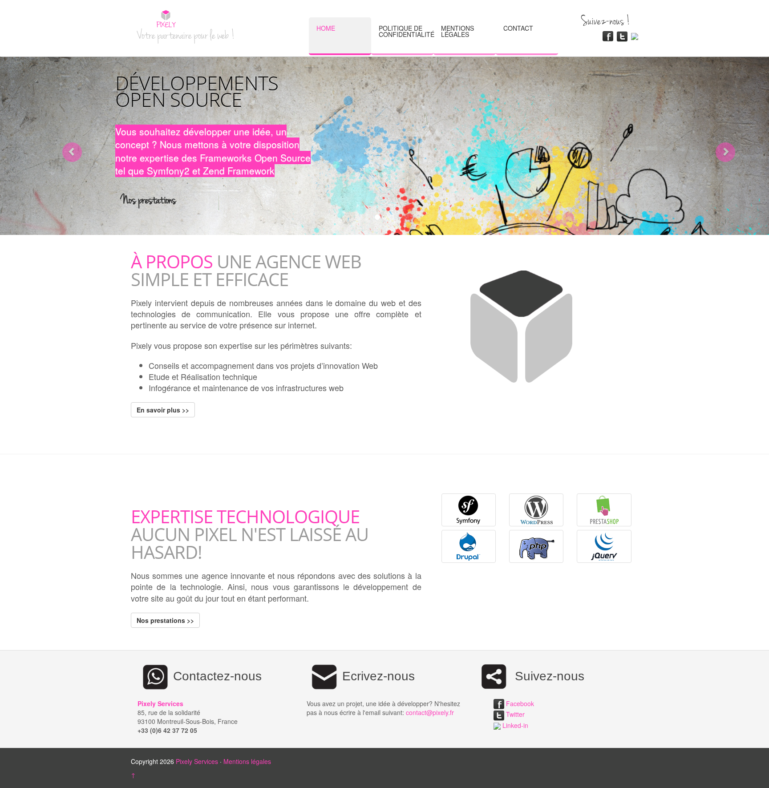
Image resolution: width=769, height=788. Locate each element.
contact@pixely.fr (430, 712)
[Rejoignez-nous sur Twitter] (622, 35)
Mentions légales (457, 31)
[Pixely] (159, 18)
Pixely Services (197, 761)
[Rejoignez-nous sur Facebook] (608, 35)
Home (325, 28)
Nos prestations (148, 199)
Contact (518, 28)
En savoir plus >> (163, 409)
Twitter (514, 714)
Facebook (519, 703)
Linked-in (514, 725)
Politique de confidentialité (406, 31)
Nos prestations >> (165, 620)
